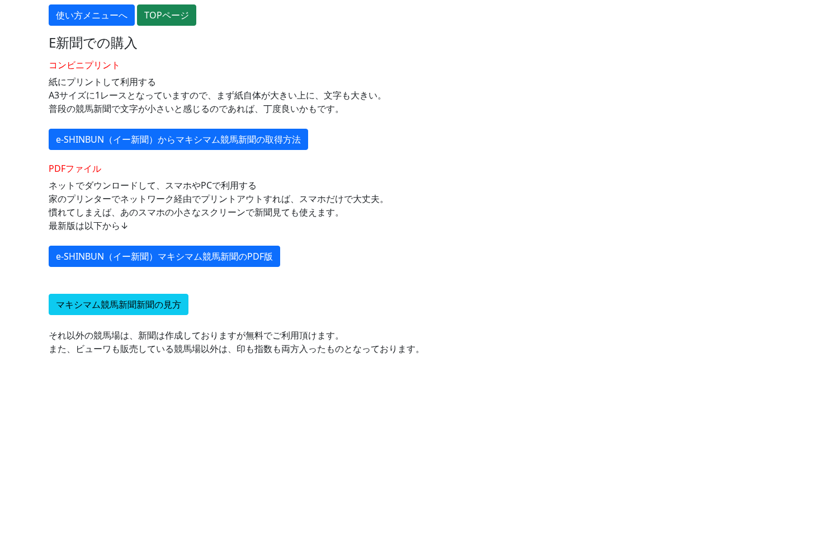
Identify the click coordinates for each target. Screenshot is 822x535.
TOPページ (166, 15)
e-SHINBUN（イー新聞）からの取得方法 (178, 139)
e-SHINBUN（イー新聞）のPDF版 (164, 256)
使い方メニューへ (91, 15)
